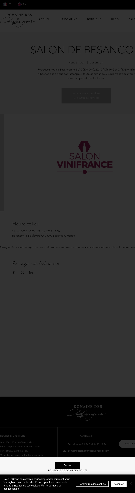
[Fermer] (131, 483)
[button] (67, 465)
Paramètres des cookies (92, 484)
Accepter (119, 484)
